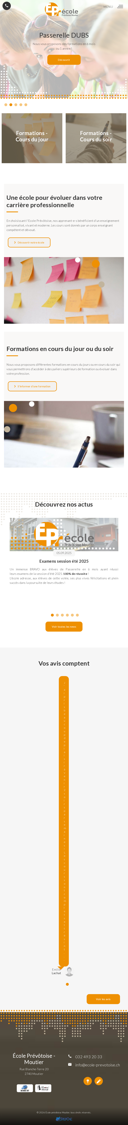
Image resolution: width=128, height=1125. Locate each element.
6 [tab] (77, 616)
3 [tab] (15, 105)
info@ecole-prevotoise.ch (97, 1064)
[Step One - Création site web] (64, 1119)
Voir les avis (103, 999)
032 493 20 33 (88, 1056)
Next (122, 564)
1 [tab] (5, 105)
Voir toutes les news (64, 626)
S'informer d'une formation (33, 386)
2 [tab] (10, 105)
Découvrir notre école (30, 242)
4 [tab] (20, 105)
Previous (5, 564)
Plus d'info (64, 63)
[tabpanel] (64, 562)
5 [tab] (25, 105)
